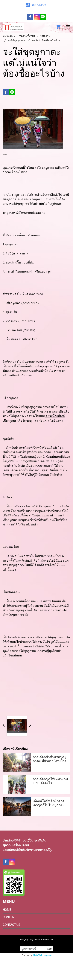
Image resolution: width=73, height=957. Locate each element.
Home (7, 909)
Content (9, 917)
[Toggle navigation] (68, 27)
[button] (49, 27)
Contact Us (11, 925)
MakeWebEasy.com (42, 955)
